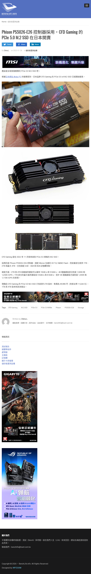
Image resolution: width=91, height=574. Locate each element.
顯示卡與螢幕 (7, 361)
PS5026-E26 (69, 308)
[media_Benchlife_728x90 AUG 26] (45, 297)
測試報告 (5, 346)
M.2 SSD (24, 308)
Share (23, 44)
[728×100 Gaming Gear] (45, 62)
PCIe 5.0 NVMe (46, 308)
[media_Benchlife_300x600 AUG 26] (19, 406)
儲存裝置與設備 (31, 50)
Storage (81, 308)
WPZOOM (17, 568)
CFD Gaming (12, 308)
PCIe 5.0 (34, 308)
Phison (58, 308)
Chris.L (6, 50)
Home (4, 22)
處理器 (4, 352)
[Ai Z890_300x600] (19, 483)
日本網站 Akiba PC (13, 77)
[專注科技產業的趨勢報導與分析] (9, 9)
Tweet (9, 44)
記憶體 (4, 358)
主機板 (4, 355)
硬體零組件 (6, 349)
